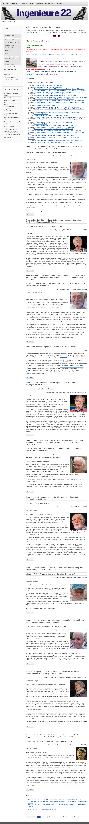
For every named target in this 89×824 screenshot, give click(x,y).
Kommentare (7, 74)
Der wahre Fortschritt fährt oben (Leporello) (11, 94)
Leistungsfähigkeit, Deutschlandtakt (10, 36)
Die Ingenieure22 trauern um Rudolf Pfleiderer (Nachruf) (48, 87)
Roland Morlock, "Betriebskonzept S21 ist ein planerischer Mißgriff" (51, 115)
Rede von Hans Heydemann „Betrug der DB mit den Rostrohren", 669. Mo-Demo (54, 99)
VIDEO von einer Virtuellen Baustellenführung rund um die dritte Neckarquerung (54, 135)
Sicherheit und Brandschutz (12, 39)
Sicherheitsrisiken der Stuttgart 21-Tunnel (36, 74)
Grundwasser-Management (12, 42)
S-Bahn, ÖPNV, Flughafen (12, 56)
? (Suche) (59, 3)
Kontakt (24, 3)
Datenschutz (49, 3)
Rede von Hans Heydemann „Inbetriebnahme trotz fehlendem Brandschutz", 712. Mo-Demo (57, 92)
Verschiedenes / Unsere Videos (11, 80)
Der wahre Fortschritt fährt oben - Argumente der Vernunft (40, 71)
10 (70, 816)
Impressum (39, 3)
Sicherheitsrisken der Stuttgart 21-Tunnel (12, 122)
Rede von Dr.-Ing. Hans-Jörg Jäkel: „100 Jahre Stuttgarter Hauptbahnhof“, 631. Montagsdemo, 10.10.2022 (54, 799)
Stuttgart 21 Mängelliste (10, 97)
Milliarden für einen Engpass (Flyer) (11, 114)
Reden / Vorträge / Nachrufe (11, 72)
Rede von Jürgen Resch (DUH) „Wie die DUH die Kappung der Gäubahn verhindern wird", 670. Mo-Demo (60, 97)
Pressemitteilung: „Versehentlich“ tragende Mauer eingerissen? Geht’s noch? (53, 129)
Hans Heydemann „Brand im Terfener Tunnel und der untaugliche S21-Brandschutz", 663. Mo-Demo (59, 100)
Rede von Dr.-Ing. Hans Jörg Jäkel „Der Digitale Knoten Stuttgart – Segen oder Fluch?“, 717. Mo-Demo (60, 90)
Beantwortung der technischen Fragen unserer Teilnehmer (67, 66)
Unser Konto (15, 3)
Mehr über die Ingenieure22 (59, 34)
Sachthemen (7, 32)
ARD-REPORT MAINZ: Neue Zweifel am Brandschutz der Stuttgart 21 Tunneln (54, 142)
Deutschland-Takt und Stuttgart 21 (34, 73)
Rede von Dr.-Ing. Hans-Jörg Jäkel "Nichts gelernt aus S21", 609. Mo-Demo (53, 122)
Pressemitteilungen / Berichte (11, 69)
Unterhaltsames (7, 137)
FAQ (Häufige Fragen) (9, 77)
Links (31, 3)
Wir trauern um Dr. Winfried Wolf (42, 105)
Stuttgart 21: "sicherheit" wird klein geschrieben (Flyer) (12, 109)
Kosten (7, 53)
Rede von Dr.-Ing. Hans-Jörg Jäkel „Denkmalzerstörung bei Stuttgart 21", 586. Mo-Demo (56, 125)
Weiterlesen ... (30, 214)
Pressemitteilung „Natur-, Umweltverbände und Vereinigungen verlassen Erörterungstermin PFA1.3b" (59, 140)
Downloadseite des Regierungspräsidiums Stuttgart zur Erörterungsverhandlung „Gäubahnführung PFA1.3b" (54, 54)
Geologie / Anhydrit (10, 45)
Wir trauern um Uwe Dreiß (40, 124)
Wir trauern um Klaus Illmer (41, 114)
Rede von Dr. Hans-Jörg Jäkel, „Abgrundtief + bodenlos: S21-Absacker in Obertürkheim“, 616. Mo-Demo (60, 117)
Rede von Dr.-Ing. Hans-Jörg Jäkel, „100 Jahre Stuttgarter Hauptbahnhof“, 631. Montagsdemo (57, 112)
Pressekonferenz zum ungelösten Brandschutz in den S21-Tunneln (51, 94)
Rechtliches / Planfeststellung (12, 58)
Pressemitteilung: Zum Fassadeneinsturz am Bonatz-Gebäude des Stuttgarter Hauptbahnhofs (57, 130)
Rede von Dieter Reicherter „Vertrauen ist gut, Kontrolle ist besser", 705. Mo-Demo (55, 95)
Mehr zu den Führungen (45, 66)
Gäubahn (7, 61)
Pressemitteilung (64, 357)
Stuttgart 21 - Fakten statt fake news (11, 101)
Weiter (75, 816)
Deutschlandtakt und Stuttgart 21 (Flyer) (12, 118)
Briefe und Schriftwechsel (10, 66)
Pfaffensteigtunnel (9, 64)
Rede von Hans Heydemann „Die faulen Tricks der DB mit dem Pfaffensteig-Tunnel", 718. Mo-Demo (59, 89)
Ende (81, 816)
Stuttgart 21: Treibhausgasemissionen (10, 105)
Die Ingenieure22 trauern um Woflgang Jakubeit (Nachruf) (48, 85)
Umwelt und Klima (9, 48)
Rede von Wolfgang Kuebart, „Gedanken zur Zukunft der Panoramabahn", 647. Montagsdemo (57, 107)
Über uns (5, 3)
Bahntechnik (8, 50)
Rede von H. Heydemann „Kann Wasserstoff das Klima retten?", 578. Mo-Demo (54, 127)
